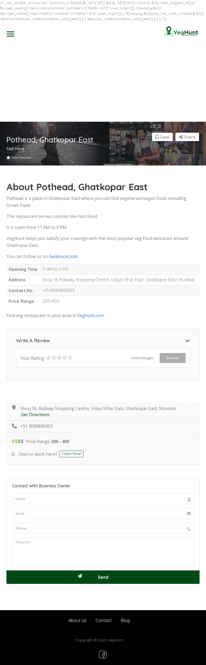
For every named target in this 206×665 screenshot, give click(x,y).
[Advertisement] (103, 81)
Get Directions (35, 415)
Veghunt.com (90, 315)
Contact (103, 620)
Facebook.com (63, 256)
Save (164, 137)
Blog (125, 620)
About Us (77, 620)
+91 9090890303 (36, 426)
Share (189, 137)
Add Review (21, 157)
